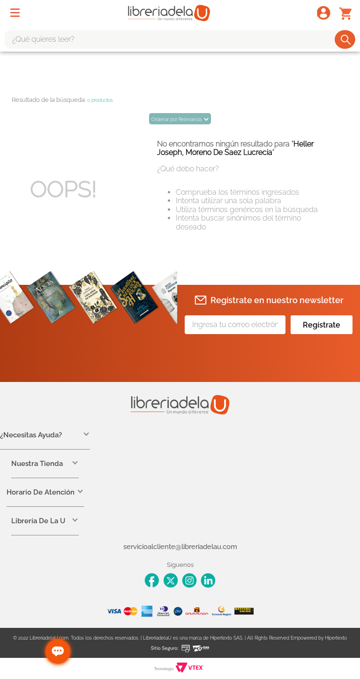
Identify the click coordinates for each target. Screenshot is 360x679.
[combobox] (180, 39)
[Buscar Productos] (345, 39)
